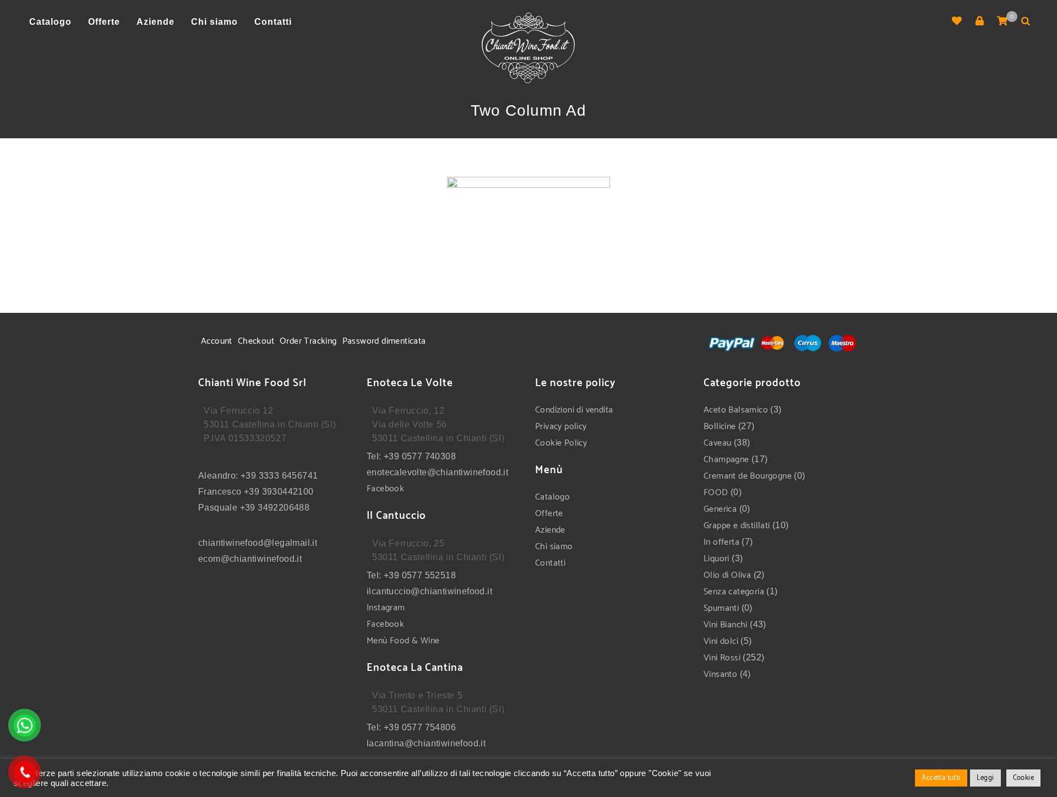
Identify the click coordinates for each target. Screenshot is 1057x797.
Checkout (256, 341)
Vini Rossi (722, 657)
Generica (720, 509)
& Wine (425, 640)
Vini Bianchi (726, 624)
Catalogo (552, 497)
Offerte (549, 513)
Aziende (550, 530)
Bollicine (720, 426)
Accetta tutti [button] (941, 778)
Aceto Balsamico (736, 410)
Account (216, 341)
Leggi (985, 778)
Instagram (386, 607)
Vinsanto (720, 674)
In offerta (721, 542)
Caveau (717, 443)
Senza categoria (734, 591)
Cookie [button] (1023, 778)
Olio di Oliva (727, 575)
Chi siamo (554, 546)
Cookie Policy (561, 443)
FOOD (716, 492)
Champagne (726, 459)
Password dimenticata (384, 341)
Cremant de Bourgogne (748, 476)
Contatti (550, 563)
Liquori (716, 558)
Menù (378, 640)
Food (400, 640)
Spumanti (721, 608)
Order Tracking (308, 341)
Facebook (385, 488)
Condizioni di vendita (574, 410)
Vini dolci (721, 641)
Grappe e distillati (737, 525)
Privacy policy (561, 426)
